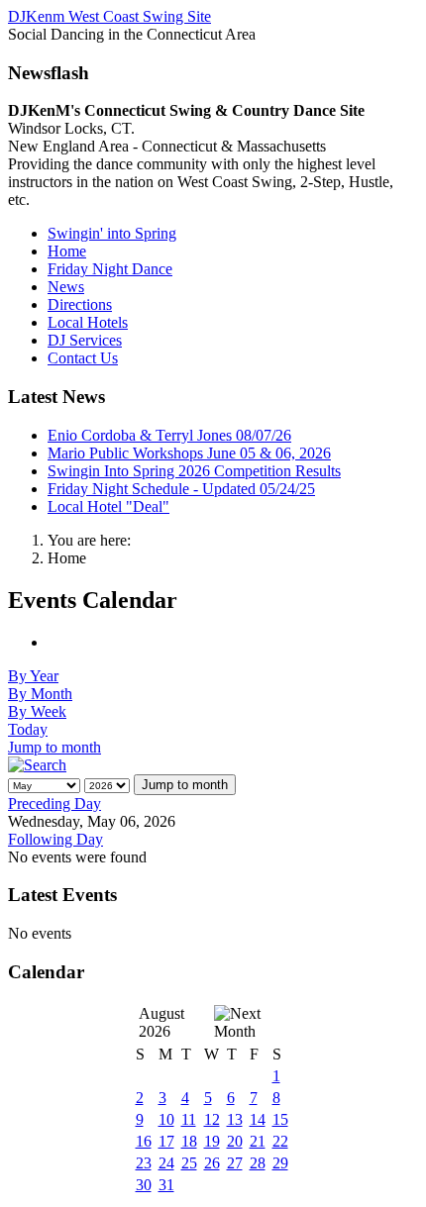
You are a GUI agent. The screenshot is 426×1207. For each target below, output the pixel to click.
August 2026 (161, 1022)
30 (144, 1184)
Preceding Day (54, 803)
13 (235, 1119)
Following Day (55, 839)
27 (235, 1163)
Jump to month (54, 747)
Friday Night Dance (110, 268)
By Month (40, 693)
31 (166, 1184)
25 (189, 1163)
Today (28, 729)
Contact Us (83, 358)
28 (258, 1163)
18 (189, 1141)
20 (235, 1141)
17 (166, 1141)
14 (258, 1119)
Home (67, 251)
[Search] (37, 764)
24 (166, 1163)
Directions (80, 304)
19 (212, 1141)
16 (144, 1141)
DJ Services (85, 340)
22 (280, 1141)
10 (166, 1119)
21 (258, 1141)
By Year (33, 675)
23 (144, 1163)
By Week (37, 711)
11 (188, 1119)
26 (212, 1163)
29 (280, 1163)
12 (212, 1119)
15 (280, 1119)
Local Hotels (88, 322)
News (66, 286)
